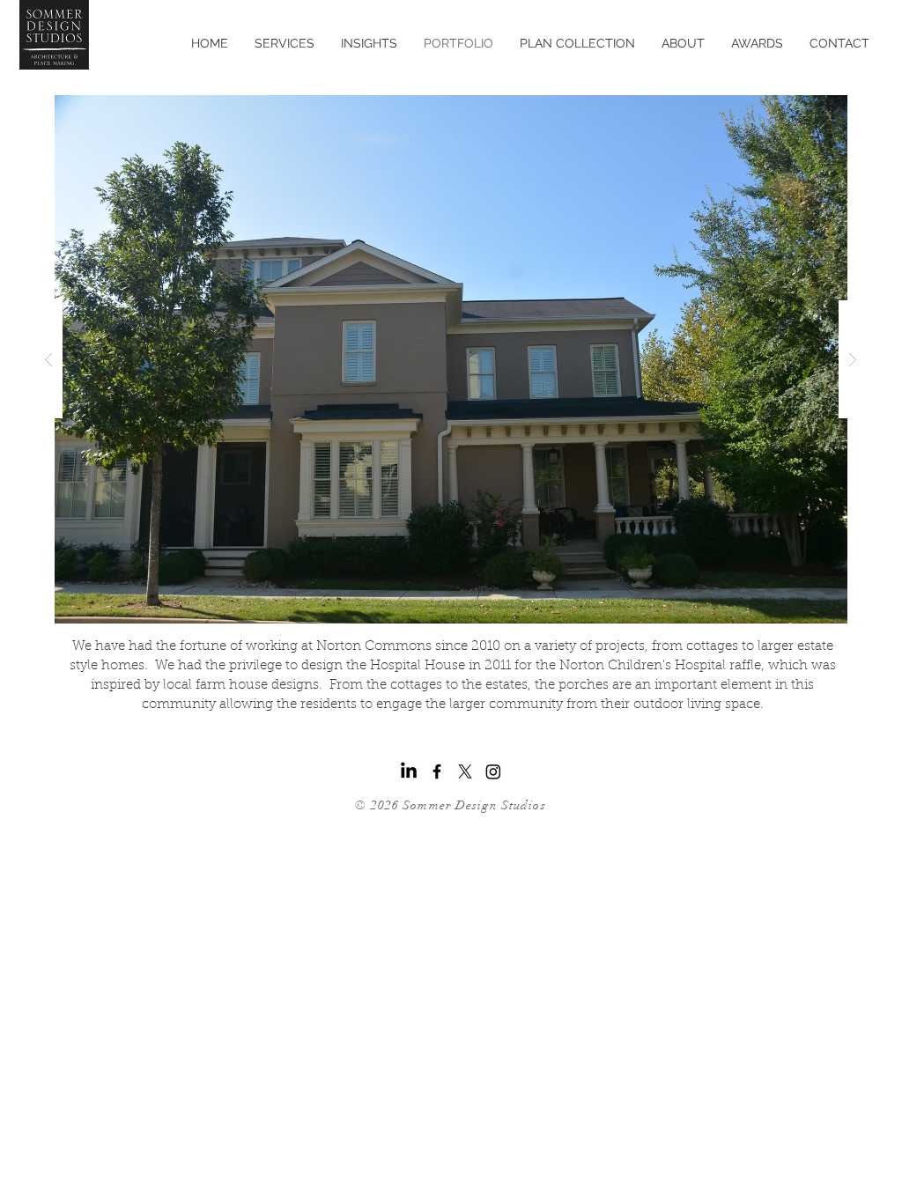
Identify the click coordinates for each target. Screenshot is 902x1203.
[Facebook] (437, 771)
